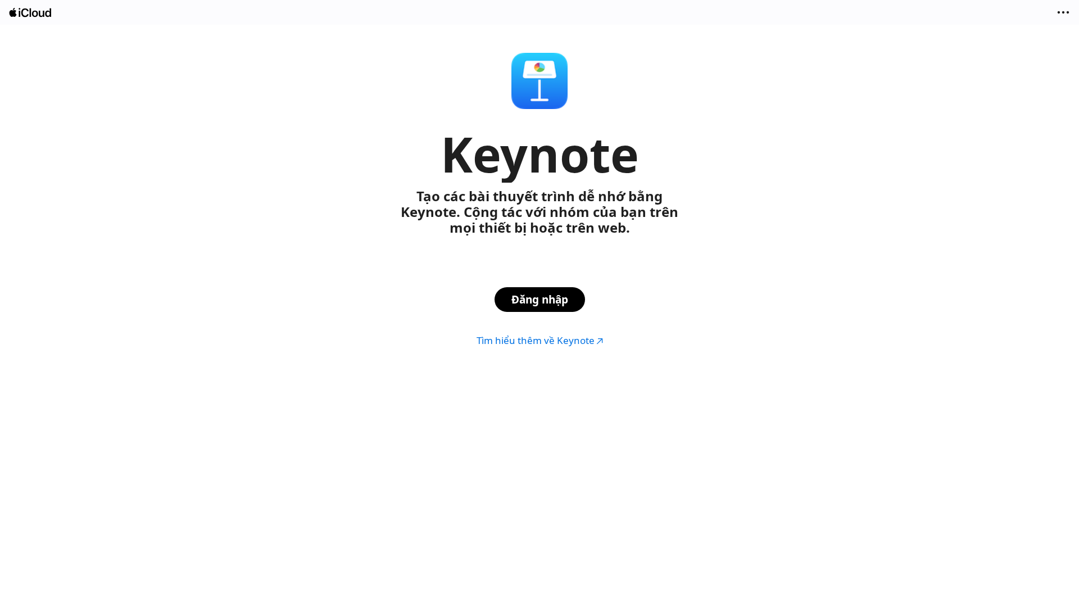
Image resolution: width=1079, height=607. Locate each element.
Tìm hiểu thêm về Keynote (536, 340)
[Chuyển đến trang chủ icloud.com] (31, 12)
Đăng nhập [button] (539, 299)
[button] (1063, 12)
